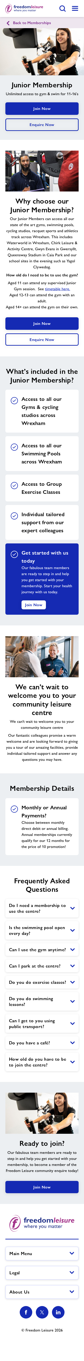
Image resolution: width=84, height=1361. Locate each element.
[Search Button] (62, 8)
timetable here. (57, 289)
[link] (75, 8)
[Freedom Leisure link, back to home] (24, 8)
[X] (42, 1312)
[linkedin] (58, 1312)
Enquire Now (42, 124)
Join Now (42, 108)
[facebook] (26, 1312)
